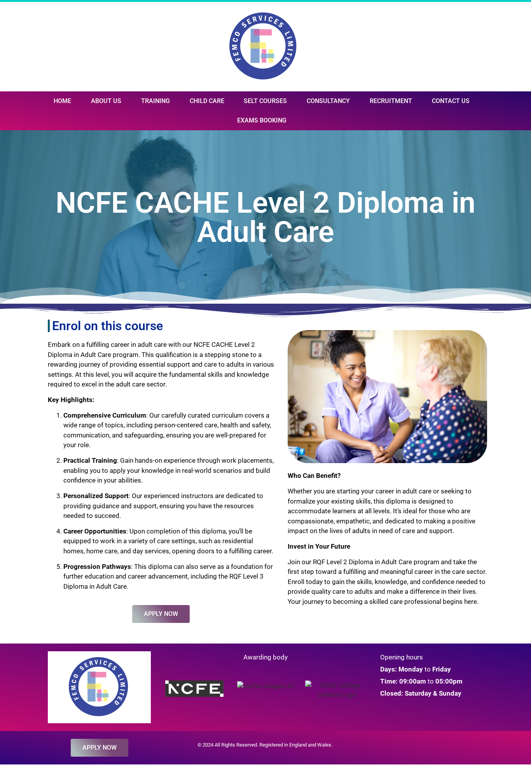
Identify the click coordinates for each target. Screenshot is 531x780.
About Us (106, 101)
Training (155, 101)
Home (62, 101)
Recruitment (391, 101)
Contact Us (451, 101)
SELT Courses (265, 101)
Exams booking (261, 120)
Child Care (207, 101)
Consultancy (328, 101)
